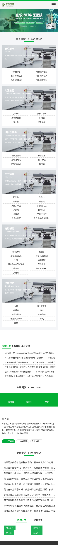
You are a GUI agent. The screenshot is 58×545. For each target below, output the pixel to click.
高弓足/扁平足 (42, 268)
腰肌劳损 (42, 314)
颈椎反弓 (16, 251)
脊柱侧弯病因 (16, 76)
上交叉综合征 (16, 255)
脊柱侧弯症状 (41, 71)
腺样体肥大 (42, 113)
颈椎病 (42, 163)
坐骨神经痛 (16, 159)
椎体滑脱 (42, 159)
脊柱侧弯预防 (41, 80)
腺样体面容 (16, 117)
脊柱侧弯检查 (16, 80)
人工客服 (10, 523)
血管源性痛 (16, 314)
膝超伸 (16, 268)
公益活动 (16, 373)
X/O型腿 (41, 264)
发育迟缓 (42, 121)
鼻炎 (42, 318)
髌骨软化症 (42, 205)
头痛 (16, 306)
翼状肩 (42, 251)
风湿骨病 (16, 197)
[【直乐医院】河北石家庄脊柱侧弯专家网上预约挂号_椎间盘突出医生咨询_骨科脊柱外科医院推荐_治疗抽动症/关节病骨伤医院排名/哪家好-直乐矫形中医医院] (8, 4)
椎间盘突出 (16, 155)
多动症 (42, 117)
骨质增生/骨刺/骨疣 (42, 218)
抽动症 (16, 113)
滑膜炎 (16, 214)
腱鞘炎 (16, 201)
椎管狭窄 (42, 155)
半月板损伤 (42, 214)
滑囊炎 (42, 201)
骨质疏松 (42, 209)
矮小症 (16, 121)
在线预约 (24, 523)
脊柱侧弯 (16, 71)
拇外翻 (16, 272)
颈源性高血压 (16, 318)
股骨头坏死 (16, 218)
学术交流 (25, 373)
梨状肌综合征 (16, 163)
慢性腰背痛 (42, 306)
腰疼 (16, 322)
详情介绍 (35, 523)
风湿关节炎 (16, 205)
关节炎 (42, 197)
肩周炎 (16, 209)
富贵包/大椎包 (42, 255)
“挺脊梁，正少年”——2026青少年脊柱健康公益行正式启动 (29, 380)
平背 (16, 260)
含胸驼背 (42, 260)
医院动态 (6, 373)
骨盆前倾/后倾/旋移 (16, 264)
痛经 (42, 310)
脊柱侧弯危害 (41, 76)
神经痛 (16, 310)
